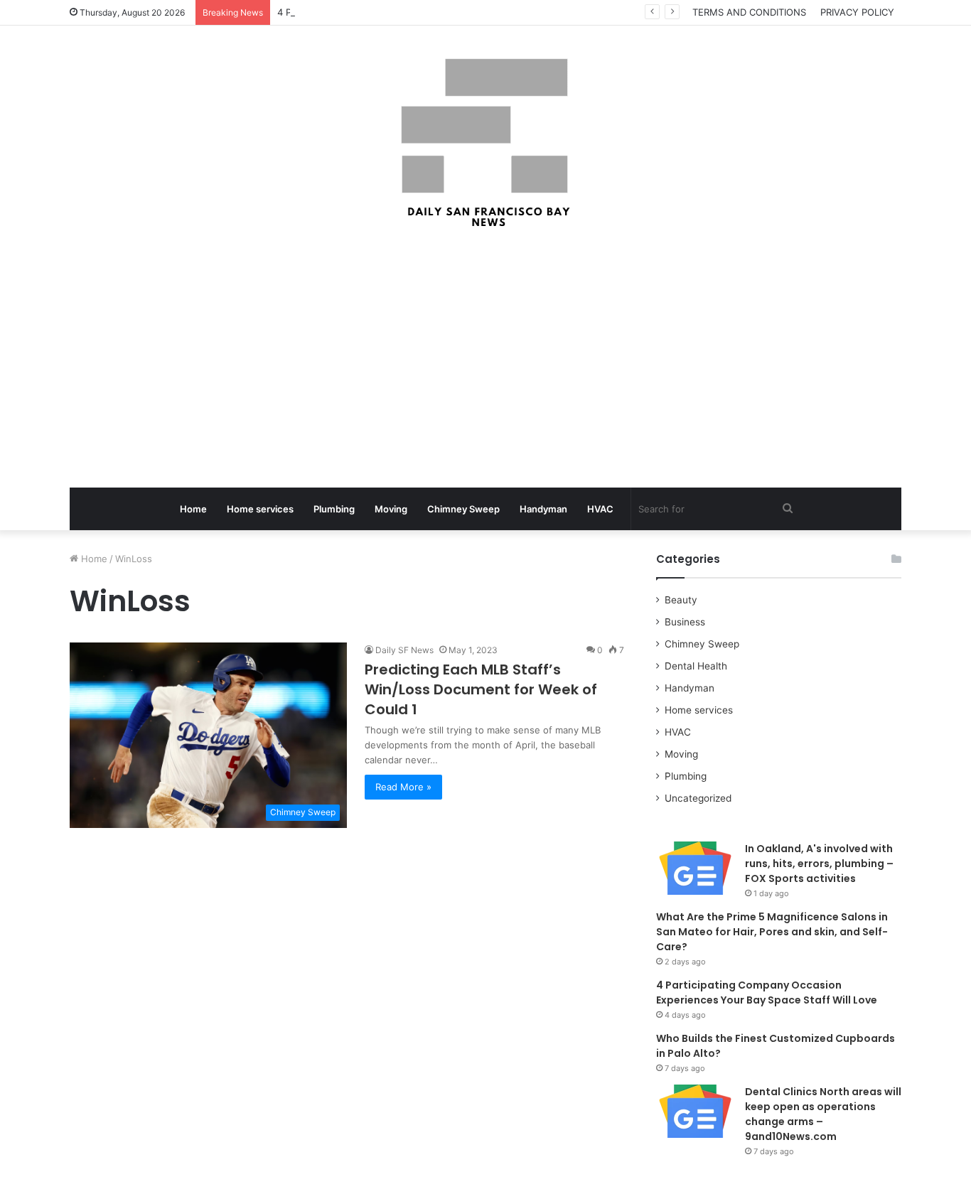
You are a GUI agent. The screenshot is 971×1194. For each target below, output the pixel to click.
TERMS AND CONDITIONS (749, 12)
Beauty (681, 600)
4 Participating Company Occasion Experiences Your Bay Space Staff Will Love (766, 992)
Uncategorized (698, 798)
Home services (260, 509)
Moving (391, 509)
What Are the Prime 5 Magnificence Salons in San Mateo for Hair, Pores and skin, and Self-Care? (772, 932)
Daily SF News (404, 650)
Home (193, 509)
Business (685, 622)
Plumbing (334, 509)
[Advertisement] (485, 359)
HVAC (600, 509)
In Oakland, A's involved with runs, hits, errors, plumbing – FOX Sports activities (819, 863)
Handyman (543, 509)
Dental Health (696, 666)
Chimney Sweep (463, 509)
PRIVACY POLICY (857, 12)
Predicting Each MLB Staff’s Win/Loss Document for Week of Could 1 (481, 689)
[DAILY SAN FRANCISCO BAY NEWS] (486, 143)
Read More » (403, 786)
